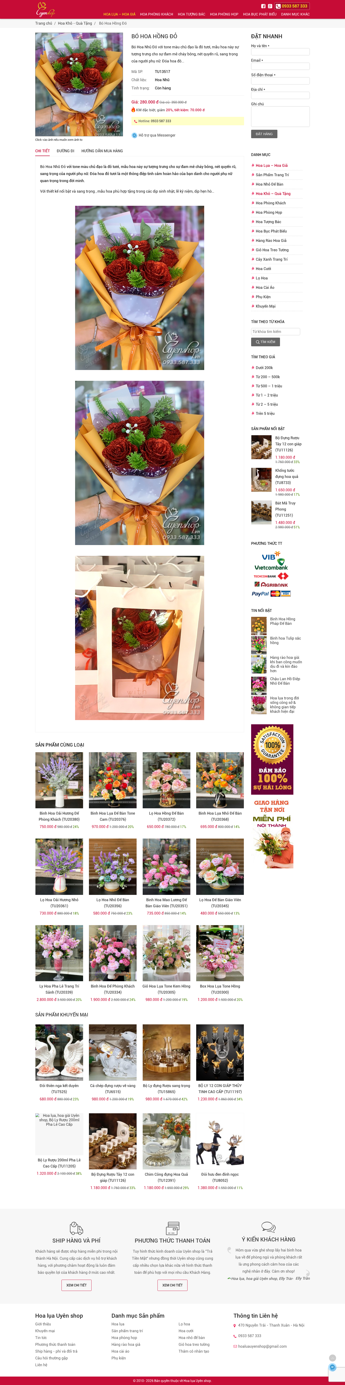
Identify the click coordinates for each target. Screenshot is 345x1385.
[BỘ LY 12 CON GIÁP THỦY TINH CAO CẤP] (220, 1052)
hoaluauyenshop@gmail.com (262, 1346)
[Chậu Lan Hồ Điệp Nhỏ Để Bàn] (259, 686)
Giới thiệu (43, 1324)
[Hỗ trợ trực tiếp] (332, 1367)
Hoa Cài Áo (265, 287)
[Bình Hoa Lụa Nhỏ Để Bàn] (220, 780)
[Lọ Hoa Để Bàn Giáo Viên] (220, 866)
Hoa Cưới (263, 269)
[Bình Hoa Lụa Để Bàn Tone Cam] (113, 780)
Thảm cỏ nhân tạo (194, 1351)
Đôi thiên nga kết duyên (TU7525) (59, 1089)
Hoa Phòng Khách (156, 14)
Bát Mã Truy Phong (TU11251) (285, 509)
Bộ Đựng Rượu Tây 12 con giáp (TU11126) (112, 1177)
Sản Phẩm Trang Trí (272, 175)
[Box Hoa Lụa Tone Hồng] (220, 953)
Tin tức (41, 1337)
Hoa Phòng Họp (224, 14)
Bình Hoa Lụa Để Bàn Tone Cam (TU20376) (113, 816)
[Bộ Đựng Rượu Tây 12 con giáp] (113, 1141)
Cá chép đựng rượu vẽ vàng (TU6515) (112, 1089)
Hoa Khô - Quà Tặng (75, 23)
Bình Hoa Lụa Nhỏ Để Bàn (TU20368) (220, 816)
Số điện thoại (263, 75)
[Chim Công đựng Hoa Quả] (166, 1141)
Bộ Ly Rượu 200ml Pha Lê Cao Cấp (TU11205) (59, 1163)
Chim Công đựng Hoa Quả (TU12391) (166, 1177)
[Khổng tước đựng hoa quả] (261, 480)
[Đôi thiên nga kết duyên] (59, 1052)
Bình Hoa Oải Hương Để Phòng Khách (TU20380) (59, 816)
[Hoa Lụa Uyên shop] (45, 9)
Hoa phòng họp (124, 1337)
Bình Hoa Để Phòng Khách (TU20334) (113, 989)
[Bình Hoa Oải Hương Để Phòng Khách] (59, 780)
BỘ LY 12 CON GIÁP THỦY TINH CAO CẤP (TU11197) (220, 1089)
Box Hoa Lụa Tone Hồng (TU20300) (220, 989)
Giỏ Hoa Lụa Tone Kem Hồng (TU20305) (166, 989)
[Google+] (270, 6)
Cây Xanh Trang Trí (272, 259)
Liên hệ (41, 1365)
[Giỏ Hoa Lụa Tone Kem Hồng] (166, 953)
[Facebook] (264, 6)
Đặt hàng (264, 134)
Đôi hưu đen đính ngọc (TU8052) (220, 1177)
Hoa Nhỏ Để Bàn (269, 184)
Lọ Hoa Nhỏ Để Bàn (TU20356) (112, 903)
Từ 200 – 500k (268, 377)
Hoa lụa (117, 1324)
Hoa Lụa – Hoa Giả (119, 14)
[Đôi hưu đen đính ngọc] (220, 1141)
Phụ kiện (118, 1358)
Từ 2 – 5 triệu (267, 404)
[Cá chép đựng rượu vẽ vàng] (113, 1052)
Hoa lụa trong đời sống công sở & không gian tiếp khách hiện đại (284, 705)
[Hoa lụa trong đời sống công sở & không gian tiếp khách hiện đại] (259, 705)
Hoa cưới (186, 1331)
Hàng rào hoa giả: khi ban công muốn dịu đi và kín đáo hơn (286, 664)
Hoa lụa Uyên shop (197, 1381)
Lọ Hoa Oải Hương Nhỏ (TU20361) (59, 903)
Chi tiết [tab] (42, 151)
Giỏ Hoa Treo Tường (272, 250)
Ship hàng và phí (76, 1240)
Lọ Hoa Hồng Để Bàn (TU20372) (166, 816)
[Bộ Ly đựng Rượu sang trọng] (166, 1052)
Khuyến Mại (266, 306)
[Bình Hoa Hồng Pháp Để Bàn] (259, 626)
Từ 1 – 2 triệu (267, 395)
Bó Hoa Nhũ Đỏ (53, 166)
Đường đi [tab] (65, 151)
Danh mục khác (295, 14)
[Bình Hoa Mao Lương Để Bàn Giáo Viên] (166, 866)
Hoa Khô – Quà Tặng (273, 193)
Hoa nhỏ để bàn (192, 1337)
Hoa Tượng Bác (191, 14)
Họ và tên (260, 46)
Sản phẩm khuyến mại (61, 1015)
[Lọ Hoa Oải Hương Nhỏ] (59, 866)
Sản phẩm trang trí (127, 1331)
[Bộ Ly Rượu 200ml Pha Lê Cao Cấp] (59, 1134)
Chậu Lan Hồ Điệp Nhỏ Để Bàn (285, 681)
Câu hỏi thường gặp (51, 1358)
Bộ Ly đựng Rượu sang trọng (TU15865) (166, 1089)
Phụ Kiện (263, 297)
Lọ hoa (184, 1324)
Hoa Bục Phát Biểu (259, 14)
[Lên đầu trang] (332, 1358)
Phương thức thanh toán (172, 1240)
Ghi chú (257, 104)
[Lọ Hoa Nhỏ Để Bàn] (113, 866)
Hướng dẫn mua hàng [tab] (102, 151)
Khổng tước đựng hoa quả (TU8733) (286, 476)
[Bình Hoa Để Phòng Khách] (113, 953)
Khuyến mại (45, 1331)
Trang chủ (43, 23)
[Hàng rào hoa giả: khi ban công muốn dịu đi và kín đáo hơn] (259, 665)
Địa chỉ (258, 89)
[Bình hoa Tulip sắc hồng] (259, 645)
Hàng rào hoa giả (125, 1344)
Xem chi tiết (76, 1285)
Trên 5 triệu (265, 413)
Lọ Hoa (262, 278)
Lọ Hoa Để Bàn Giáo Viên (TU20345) (220, 903)
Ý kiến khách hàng (268, 1239)
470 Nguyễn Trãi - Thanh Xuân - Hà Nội (271, 1325)
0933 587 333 (161, 121)
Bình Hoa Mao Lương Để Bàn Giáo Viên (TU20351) (167, 903)
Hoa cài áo (120, 1351)
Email (257, 60)
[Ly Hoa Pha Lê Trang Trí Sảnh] (59, 953)
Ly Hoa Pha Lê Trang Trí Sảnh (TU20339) (59, 989)
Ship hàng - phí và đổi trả (56, 1351)
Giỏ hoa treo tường (194, 1344)
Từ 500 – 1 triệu (269, 386)
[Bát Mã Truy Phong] (261, 512)
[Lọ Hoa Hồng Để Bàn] (166, 780)
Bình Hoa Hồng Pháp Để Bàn (282, 621)
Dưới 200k (264, 368)
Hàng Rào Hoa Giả (271, 240)
